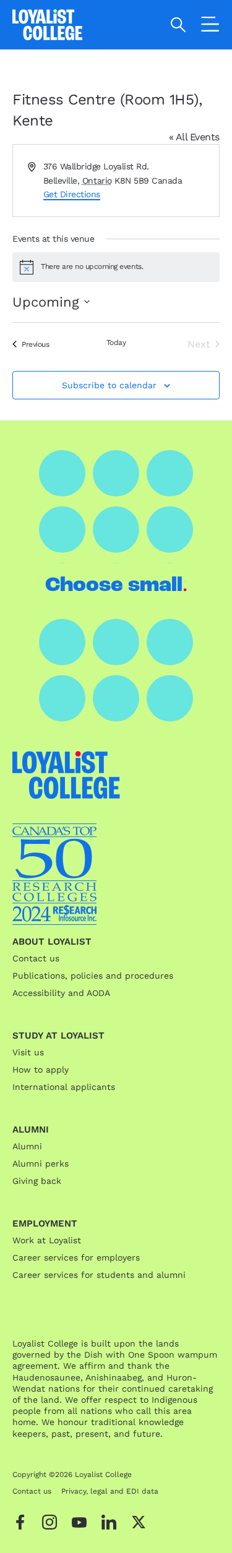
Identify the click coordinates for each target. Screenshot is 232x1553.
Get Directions (71, 194)
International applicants (63, 1087)
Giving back (36, 1181)
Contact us (35, 958)
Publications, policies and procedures (92, 976)
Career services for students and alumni (99, 1275)
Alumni (27, 1146)
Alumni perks (40, 1163)
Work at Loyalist (46, 1240)
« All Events (194, 137)
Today (116, 342)
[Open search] (178, 24)
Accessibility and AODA (61, 993)
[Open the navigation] (210, 26)
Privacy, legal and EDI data (109, 1491)
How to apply (40, 1069)
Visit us (28, 1052)
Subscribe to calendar (109, 385)
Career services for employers (76, 1257)
